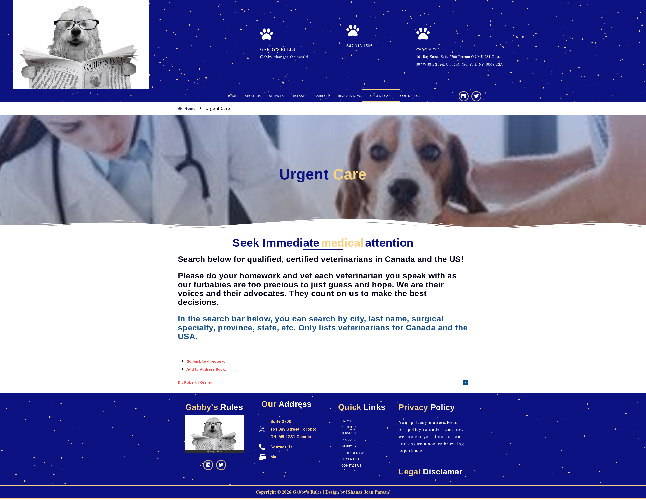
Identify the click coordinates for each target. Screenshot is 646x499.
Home (232, 95)
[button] (322, 95)
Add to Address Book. (206, 369)
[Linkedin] (464, 96)
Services (276, 95)
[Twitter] (476, 96)
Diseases (299, 95)
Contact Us (410, 95)
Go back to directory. (205, 361)
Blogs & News (350, 95)
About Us (253, 95)
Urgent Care (381, 95)
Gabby (319, 95)
